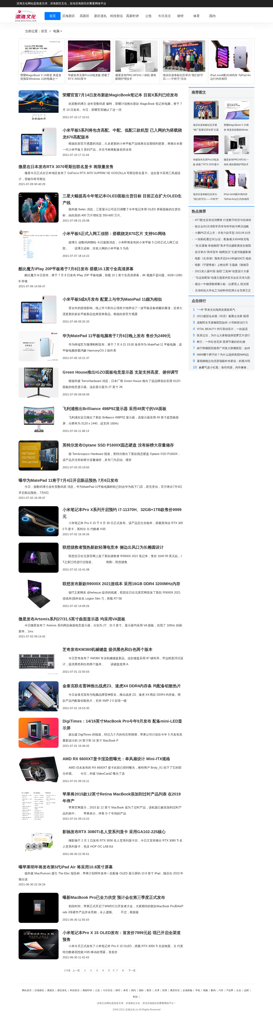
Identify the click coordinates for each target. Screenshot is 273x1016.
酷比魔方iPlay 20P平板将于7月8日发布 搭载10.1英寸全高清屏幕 (76, 269)
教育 (149, 990)
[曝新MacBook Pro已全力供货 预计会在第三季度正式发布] (41, 908)
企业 (238, 990)
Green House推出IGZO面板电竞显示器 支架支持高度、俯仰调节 (120, 372)
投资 (164, 990)
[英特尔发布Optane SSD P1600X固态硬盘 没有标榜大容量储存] (41, 455)
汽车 (221, 990)
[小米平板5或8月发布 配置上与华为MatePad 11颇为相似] (41, 310)
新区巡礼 (62, 990)
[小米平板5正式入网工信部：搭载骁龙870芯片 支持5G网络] (41, 244)
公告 (97, 990)
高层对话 (175, 990)
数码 (213, 990)
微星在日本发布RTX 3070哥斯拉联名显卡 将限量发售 (66, 166)
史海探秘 (187, 990)
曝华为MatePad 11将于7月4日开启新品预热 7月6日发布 (68, 480)
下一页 (132, 970)
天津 (156, 990)
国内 (133, 990)
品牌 (246, 990)
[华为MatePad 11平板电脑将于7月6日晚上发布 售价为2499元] (41, 346)
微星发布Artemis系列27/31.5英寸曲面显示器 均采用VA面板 (72, 619)
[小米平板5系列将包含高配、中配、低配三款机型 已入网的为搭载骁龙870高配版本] (41, 142)
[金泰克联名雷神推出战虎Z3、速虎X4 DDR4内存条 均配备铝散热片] (41, 696)
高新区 (50, 990)
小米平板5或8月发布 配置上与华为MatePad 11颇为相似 (112, 299)
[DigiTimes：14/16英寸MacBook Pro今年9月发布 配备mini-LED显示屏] (41, 733)
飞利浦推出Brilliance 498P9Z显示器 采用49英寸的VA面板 (114, 408)
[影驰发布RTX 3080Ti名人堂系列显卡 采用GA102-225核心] (41, 842)
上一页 (76, 970)
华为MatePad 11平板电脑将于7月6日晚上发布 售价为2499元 (117, 336)
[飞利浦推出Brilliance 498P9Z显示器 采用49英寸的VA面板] (41, 419)
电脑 (56, 31)
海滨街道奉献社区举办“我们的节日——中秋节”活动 (206, 199)
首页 (44, 31)
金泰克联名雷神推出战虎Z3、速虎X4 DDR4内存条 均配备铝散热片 (122, 686)
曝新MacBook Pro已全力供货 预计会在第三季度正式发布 (114, 897)
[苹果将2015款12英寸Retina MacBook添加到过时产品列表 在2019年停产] (41, 806)
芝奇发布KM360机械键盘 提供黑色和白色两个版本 (107, 649)
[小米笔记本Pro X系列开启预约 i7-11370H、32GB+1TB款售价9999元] (41, 521)
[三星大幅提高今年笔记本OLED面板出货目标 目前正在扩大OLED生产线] (41, 208)
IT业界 (229, 990)
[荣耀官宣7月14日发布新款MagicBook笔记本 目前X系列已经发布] (41, 105)
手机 (197, 990)
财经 (118, 990)
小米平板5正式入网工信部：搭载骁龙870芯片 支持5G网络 (114, 233)
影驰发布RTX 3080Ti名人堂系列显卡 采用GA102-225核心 (114, 832)
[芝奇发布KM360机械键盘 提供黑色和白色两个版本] (41, 660)
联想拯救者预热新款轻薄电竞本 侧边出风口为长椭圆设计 (113, 547)
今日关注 (108, 990)
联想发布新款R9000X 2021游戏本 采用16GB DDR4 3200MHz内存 (121, 584)
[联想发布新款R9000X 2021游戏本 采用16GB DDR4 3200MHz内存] (41, 594)
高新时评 (87, 990)
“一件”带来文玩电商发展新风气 (216, 309)
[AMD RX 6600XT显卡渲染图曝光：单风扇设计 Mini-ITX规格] (41, 769)
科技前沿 (75, 990)
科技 (135, 996)
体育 (125, 990)
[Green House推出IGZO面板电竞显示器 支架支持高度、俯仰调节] (41, 383)
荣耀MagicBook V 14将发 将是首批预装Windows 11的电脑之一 (236, 130)
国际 (141, 990)
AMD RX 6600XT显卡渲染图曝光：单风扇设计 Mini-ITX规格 (116, 759)
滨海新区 (39, 990)
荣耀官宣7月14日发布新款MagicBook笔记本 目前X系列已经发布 (120, 95)
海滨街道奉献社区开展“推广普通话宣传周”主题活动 (206, 130)
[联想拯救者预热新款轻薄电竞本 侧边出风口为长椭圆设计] (41, 558)
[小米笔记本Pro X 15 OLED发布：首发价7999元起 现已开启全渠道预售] (41, 944)
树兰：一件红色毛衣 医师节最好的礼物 (221, 341)
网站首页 (27, 990)
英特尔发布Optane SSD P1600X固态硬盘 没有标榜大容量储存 (118, 445)
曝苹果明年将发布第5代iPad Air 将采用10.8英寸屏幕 (66, 867)
